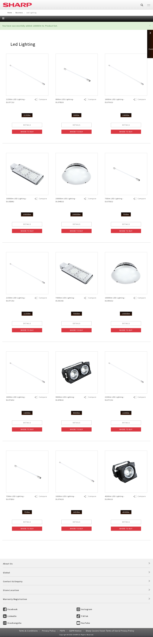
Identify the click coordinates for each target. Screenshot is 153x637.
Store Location (11, 590)
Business (19, 13)
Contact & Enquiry (13, 581)
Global (6, 572)
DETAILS (27, 125)
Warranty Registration (15, 599)
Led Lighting (22, 44)
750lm (126, 214)
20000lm (76, 214)
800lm (76, 115)
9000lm (76, 413)
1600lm (126, 115)
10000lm (27, 214)
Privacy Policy (49, 631)
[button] (150, 25)
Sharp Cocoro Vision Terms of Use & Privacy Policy (110, 631)
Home (9, 13)
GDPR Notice (75, 631)
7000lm (76, 313)
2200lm (126, 413)
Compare (43, 99)
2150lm (27, 115)
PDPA (62, 631)
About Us (8, 563)
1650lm (76, 512)
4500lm (126, 512)
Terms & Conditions (28, 631)
